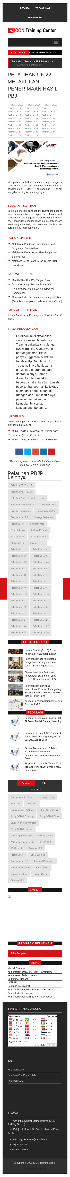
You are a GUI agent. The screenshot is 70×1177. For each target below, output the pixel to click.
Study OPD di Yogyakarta (23, 822)
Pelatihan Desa (16, 1069)
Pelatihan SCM (49, 504)
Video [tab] (44, 783)
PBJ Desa (16, 803)
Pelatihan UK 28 (19, 632)
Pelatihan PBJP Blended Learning (27, 498)
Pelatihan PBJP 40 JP (22, 485)
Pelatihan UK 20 (50, 104)
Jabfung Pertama (39, 530)
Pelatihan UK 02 (48, 125)
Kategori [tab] (26, 783)
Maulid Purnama (16, 968)
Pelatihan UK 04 (41, 555)
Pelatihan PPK (37, 542)
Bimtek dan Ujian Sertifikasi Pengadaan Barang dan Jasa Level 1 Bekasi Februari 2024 (40, 668)
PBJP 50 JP (17, 848)
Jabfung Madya (38, 536)
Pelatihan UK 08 (48, 118)
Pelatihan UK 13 (19, 587)
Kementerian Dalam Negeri (22, 975)
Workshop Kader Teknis (22, 841)
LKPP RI (12, 982)
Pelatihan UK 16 (41, 594)
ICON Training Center (44, 1162)
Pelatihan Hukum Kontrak (23, 504)
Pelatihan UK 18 (31, 108)
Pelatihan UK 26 (31, 131)
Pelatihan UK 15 (31, 111)
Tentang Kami (43, 8)
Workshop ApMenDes (21, 835)
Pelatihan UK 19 (19, 606)
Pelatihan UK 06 (31, 121)
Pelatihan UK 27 (48, 131)
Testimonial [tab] (35, 789)
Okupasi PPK (17, 542)
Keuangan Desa (46, 797)
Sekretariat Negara (18, 978)
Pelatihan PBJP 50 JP (22, 491)
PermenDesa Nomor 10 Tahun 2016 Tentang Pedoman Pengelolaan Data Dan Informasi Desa (42, 753)
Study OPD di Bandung (22, 816)
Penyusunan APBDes (21, 797)
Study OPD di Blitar (49, 816)
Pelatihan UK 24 (48, 128)
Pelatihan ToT (17, 523)
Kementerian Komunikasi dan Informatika (30, 996)
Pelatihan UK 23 (31, 128)
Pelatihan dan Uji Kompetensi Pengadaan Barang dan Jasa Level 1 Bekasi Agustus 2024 (40, 654)
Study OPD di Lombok (22, 829)
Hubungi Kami (35, 17)
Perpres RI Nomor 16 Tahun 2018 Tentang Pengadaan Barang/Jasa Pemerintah (43, 766)
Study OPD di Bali (49, 809)
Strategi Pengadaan (44, 517)
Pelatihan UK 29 (31, 135)
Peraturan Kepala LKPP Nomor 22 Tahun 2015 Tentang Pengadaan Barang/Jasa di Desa (43, 736)
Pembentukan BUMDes (22, 809)
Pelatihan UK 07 (19, 568)
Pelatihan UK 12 (31, 114)
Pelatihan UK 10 (41, 574)
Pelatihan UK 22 (16, 104)
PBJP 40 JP (46, 841)
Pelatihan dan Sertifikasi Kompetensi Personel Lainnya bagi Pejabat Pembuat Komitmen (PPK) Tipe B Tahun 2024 (43, 683)
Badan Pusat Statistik (19, 986)
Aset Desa (32, 803)
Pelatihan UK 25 (41, 619)
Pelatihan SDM (16, 1080)
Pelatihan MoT (37, 523)
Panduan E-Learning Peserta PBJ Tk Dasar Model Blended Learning (43, 720)
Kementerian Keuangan (20, 993)
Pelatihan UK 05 (48, 121)
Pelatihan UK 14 (48, 111)
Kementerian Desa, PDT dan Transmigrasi (30, 971)
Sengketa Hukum (19, 873)
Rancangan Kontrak (46, 510)
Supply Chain (40, 873)
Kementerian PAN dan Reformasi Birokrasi (30, 989)
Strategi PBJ (42, 867)
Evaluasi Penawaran (21, 510)
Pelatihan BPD (45, 835)
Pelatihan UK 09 (31, 118)
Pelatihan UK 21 (33, 104)
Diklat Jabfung (18, 530)
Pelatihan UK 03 (31, 125)
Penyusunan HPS (19, 517)
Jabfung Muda (17, 536)
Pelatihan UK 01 (19, 549)
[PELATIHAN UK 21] (3, 589)
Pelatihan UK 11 (48, 114)
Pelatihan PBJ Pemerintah (39, 61)
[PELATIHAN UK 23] (66, 589)
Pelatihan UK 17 (48, 108)
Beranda (25, 8)
